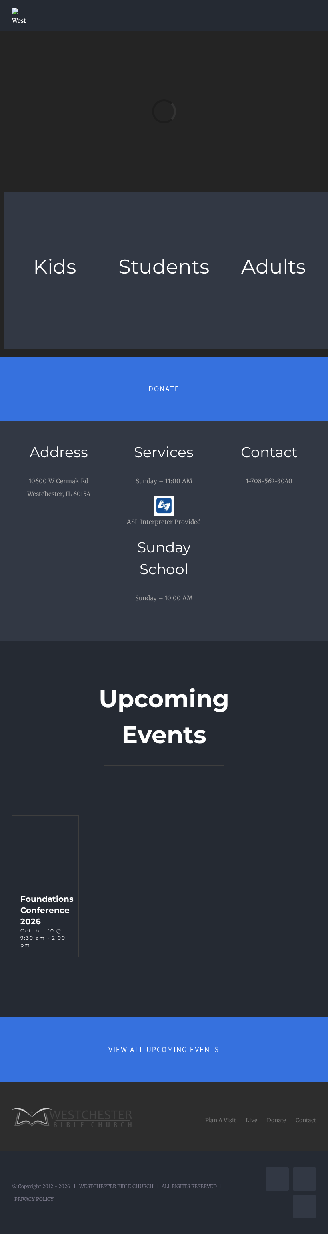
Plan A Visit (220, 1120)
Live (251, 1120)
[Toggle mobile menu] (313, 12)
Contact (306, 1120)
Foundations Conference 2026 (47, 910)
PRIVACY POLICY (34, 1199)
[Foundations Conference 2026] (45, 850)
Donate (276, 1120)
